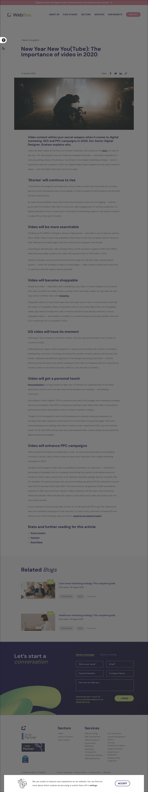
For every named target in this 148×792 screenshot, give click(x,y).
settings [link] (93, 785)
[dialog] (74, 396)
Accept (122, 783)
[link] (3, 40)
